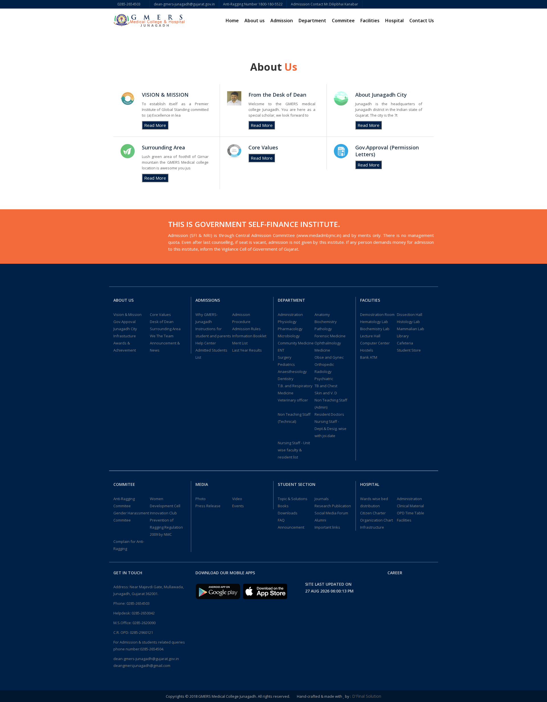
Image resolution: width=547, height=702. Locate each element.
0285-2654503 (131, 4)
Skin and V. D (326, 392)
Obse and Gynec (329, 357)
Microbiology (289, 335)
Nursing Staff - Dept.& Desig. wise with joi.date (330, 428)
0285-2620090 (144, 622)
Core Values (160, 314)
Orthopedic (324, 364)
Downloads (287, 513)
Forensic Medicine (330, 335)
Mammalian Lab (410, 328)
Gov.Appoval (124, 321)
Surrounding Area (165, 328)
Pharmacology (290, 328)
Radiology (323, 371)
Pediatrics (286, 364)
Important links (327, 527)
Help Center (205, 343)
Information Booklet (249, 335)
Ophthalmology (328, 343)
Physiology (287, 321)
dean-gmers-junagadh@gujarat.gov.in (184, 4)
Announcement (291, 527)
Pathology (323, 328)
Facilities (404, 520)
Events (238, 505)
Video (237, 498)
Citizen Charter (373, 513)
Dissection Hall (409, 314)
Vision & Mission (127, 314)
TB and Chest (326, 385)
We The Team (162, 335)
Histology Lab (408, 321)
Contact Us (421, 20)
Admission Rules (246, 328)
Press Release (208, 505)
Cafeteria (405, 343)
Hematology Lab (374, 321)
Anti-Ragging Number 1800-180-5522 (253, 4)
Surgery (284, 357)
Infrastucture (124, 335)
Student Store (409, 350)
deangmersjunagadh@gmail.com (141, 665)
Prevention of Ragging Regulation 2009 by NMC (166, 527)
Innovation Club (163, 513)
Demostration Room (377, 314)
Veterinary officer (293, 400)
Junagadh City (125, 328)
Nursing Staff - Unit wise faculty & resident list (294, 450)
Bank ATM (368, 357)
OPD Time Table (410, 513)
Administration (290, 314)
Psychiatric (324, 378)
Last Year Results (247, 350)
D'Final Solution (366, 696)
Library (403, 335)
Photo (200, 498)
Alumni (320, 520)
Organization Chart (376, 520)
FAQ (281, 520)
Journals (322, 498)
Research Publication (333, 505)
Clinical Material (410, 505)
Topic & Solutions (292, 498)
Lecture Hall (370, 335)
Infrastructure (372, 527)
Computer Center (375, 343)
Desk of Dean (162, 321)
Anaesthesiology (292, 371)
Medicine (322, 350)
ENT (281, 350)
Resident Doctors (329, 414)
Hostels (366, 350)
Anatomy (322, 314)
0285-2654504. (152, 649)
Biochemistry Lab (374, 328)
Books (283, 505)
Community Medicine (296, 343)
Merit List (240, 343)
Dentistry (285, 378)
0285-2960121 (141, 632)
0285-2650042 (143, 613)
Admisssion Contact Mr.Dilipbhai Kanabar (324, 4)
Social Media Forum (331, 513)
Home (232, 20)
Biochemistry (326, 321)
